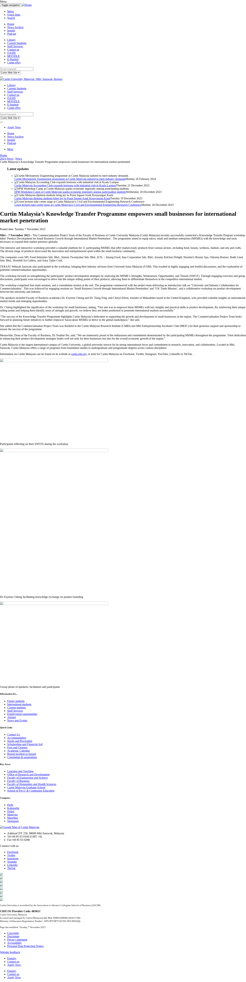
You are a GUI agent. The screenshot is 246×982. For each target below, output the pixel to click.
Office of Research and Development (28, 774)
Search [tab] (11, 17)
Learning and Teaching (20, 771)
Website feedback (10, 952)
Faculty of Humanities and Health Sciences (31, 784)
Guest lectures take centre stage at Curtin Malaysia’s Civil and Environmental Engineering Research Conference (78, 204)
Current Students (16, 43)
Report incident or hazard (21, 753)
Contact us (13, 49)
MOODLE (13, 56)
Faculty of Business (18, 780)
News (18, 158)
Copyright (13, 933)
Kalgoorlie (13, 808)
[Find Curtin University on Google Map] (19, 827)
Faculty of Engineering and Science (27, 777)
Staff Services (15, 46)
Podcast (11, 33)
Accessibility (14, 942)
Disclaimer (13, 936)
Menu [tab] (10, 11)
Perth (10, 804)
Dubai (10, 811)
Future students (15, 701)
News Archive (15, 27)
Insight (11, 30)
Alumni (11, 717)
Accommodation (16, 737)
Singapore (13, 821)
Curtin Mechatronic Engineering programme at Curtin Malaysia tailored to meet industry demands (69, 178)
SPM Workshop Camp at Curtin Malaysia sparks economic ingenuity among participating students (70, 191)
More (10, 149)
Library (11, 39)
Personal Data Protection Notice (25, 946)
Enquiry (11, 958)
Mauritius (12, 817)
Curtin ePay (14, 62)
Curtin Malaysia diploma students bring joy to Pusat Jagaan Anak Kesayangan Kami (62, 198)
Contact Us (13, 734)
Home (10, 24)
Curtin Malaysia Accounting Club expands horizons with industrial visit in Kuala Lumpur (65, 185)
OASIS (11, 52)
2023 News (6, 158)
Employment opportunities (22, 714)
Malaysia (12, 814)
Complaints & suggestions (22, 757)
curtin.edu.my (78, 354)
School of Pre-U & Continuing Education (30, 790)
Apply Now (14, 127)
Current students (16, 707)
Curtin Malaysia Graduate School (26, 787)
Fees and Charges (17, 747)
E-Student (13, 59)
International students (19, 704)
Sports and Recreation (19, 741)
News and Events (17, 720)
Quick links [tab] (13, 14)
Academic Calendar (18, 750)
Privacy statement (17, 939)
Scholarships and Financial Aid (25, 744)
